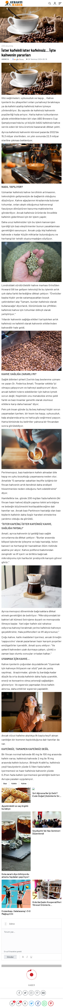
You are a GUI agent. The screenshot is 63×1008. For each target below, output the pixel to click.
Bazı (5, 783)
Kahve (23, 783)
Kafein (14, 783)
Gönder (10, 957)
